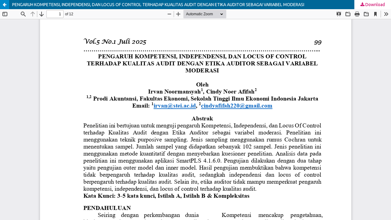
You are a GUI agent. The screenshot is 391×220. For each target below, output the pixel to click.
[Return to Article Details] (4, 4)
